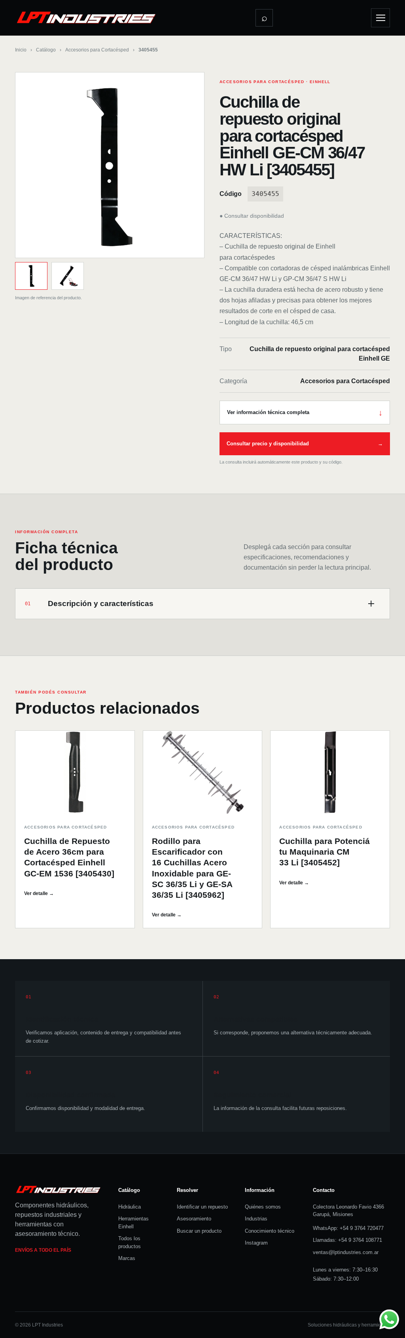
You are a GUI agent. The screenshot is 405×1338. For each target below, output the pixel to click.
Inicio (20, 50)
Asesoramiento (194, 1219)
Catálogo (46, 50)
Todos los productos (129, 1242)
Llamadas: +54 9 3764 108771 (347, 1240)
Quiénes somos (263, 1207)
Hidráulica (129, 1207)
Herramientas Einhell (133, 1223)
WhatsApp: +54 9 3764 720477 (348, 1228)
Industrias (256, 1219)
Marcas (126, 1258)
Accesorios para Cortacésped (97, 50)
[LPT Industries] (86, 17)
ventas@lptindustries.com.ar (346, 1252)
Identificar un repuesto (202, 1207)
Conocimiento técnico (269, 1231)
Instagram (256, 1243)
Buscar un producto (199, 1231)
